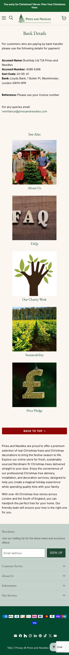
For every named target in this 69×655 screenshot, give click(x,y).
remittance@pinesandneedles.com (24, 111)
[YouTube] (54, 635)
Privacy (19, 647)
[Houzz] (24, 635)
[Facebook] (19, 635)
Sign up (56, 552)
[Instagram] (29, 635)
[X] (49, 635)
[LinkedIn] (34, 635)
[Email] (14, 635)
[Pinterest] (39, 635)
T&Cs (10, 647)
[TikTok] (44, 635)
